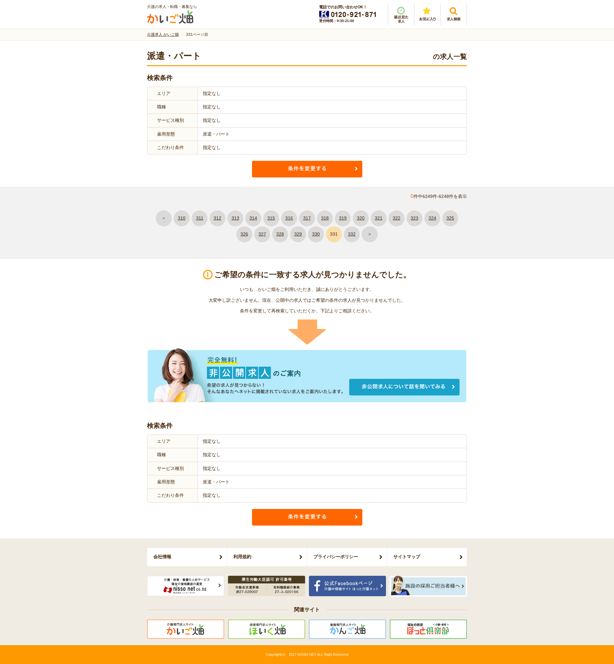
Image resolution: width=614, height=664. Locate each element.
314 (253, 218)
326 (244, 234)
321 (378, 218)
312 (217, 218)
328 (280, 234)
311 (199, 218)
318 (325, 218)
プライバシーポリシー (335, 556)
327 (262, 234)
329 (298, 234)
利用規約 (242, 556)
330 (316, 234)
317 (307, 218)
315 (271, 218)
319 (343, 218)
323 (414, 218)
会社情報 (162, 556)
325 (450, 218)
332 (352, 234)
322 (396, 218)
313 (235, 218)
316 (289, 218)
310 (181, 218)
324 (432, 218)
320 (361, 218)
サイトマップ (406, 556)
